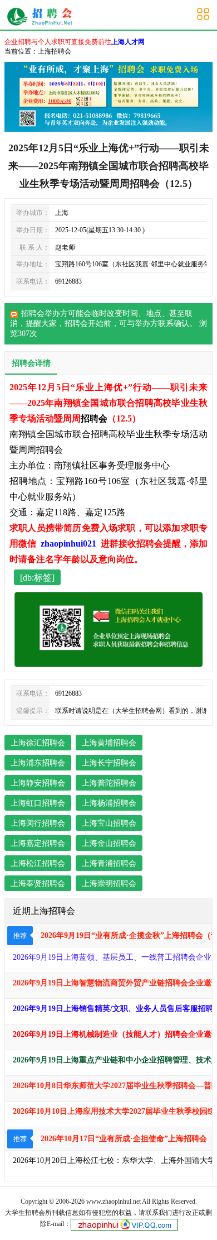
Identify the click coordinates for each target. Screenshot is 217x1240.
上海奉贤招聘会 (38, 883)
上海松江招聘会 (38, 863)
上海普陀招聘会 (109, 783)
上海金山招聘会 (109, 843)
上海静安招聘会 (38, 783)
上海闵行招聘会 (38, 823)
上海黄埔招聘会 (109, 743)
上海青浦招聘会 (109, 863)
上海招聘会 (54, 51)
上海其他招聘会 (42, 17)
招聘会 (76, 323)
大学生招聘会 (25, 1213)
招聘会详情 (31, 363)
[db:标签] (37, 577)
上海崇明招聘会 (109, 883)
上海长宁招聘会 (109, 763)
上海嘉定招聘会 (38, 843)
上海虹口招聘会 (38, 803)
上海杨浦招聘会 (109, 803)
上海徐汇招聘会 (38, 743)
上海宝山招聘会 (109, 823)
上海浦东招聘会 (38, 763)
